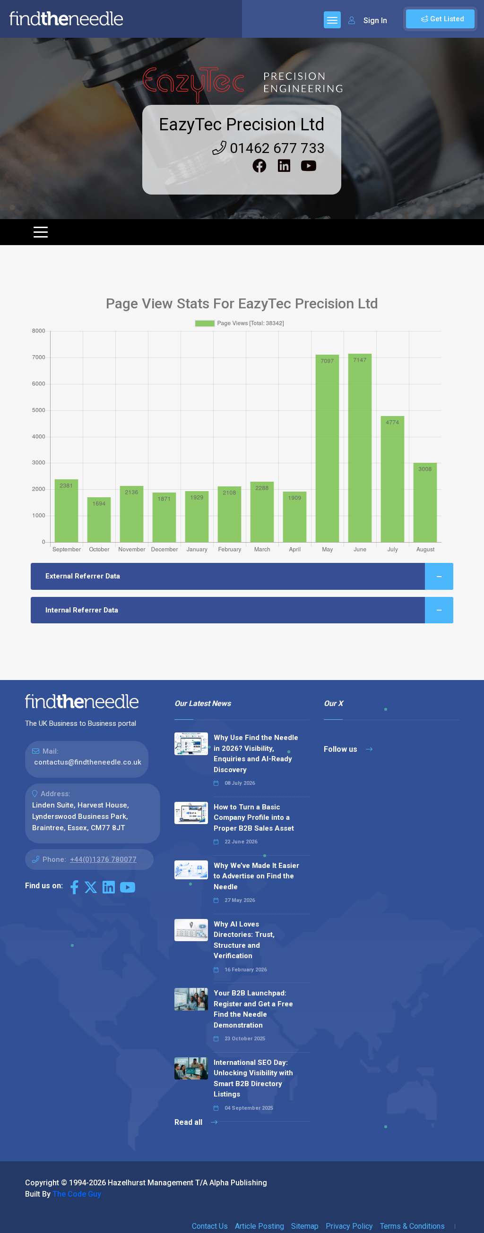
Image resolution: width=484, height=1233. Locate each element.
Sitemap (305, 1226)
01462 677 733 (275, 148)
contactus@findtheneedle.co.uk (87, 762)
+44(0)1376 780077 (103, 859)
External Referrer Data (82, 576)
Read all (189, 1122)
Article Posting (259, 1226)
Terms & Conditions (412, 1226)
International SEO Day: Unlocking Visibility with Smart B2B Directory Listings (253, 1078)
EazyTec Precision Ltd (242, 125)
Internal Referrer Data (81, 610)
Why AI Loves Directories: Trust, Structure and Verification (244, 940)
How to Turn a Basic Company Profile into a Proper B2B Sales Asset (254, 818)
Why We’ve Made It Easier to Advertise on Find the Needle (256, 876)
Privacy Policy (349, 1226)
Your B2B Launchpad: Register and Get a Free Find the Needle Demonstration (253, 1009)
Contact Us (210, 1226)
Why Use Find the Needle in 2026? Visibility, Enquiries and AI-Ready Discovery (256, 753)
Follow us (341, 749)
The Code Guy (76, 1194)
